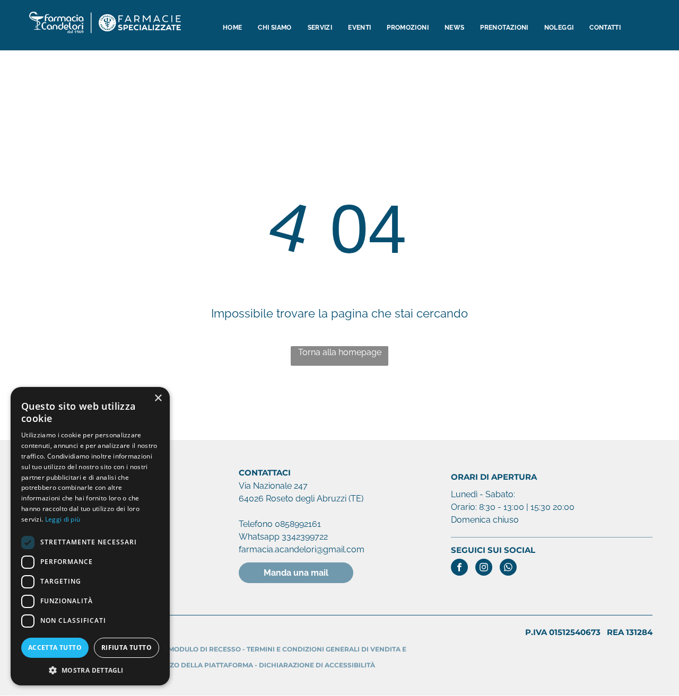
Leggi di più (63, 519)
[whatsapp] (508, 568)
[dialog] (90, 536)
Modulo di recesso (204, 649)
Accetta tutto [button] (55, 647)
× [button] (158, 398)
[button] (90, 670)
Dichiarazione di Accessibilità (317, 665)
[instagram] (483, 568)
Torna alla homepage (339, 352)
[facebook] (459, 568)
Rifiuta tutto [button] (126, 647)
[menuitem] (232, 28)
